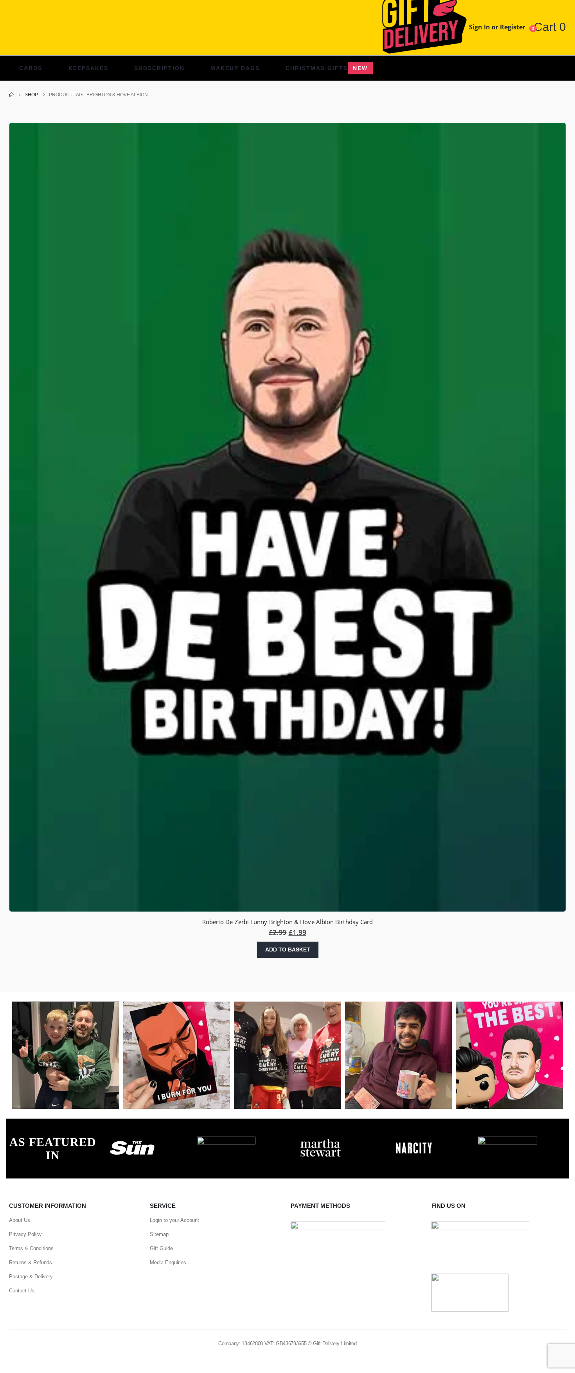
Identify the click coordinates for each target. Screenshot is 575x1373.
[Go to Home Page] (11, 94)
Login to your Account (174, 1220)
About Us (19, 1220)
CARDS (30, 68)
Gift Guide (161, 1248)
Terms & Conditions (31, 1248)
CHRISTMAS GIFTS (327, 68)
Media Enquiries (168, 1262)
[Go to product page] (287, 517)
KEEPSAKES (88, 68)
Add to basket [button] (287, 949)
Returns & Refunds (30, 1262)
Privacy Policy (25, 1234)
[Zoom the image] (132, 1141)
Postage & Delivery (31, 1276)
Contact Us (21, 1291)
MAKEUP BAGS (235, 68)
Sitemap (159, 1234)
